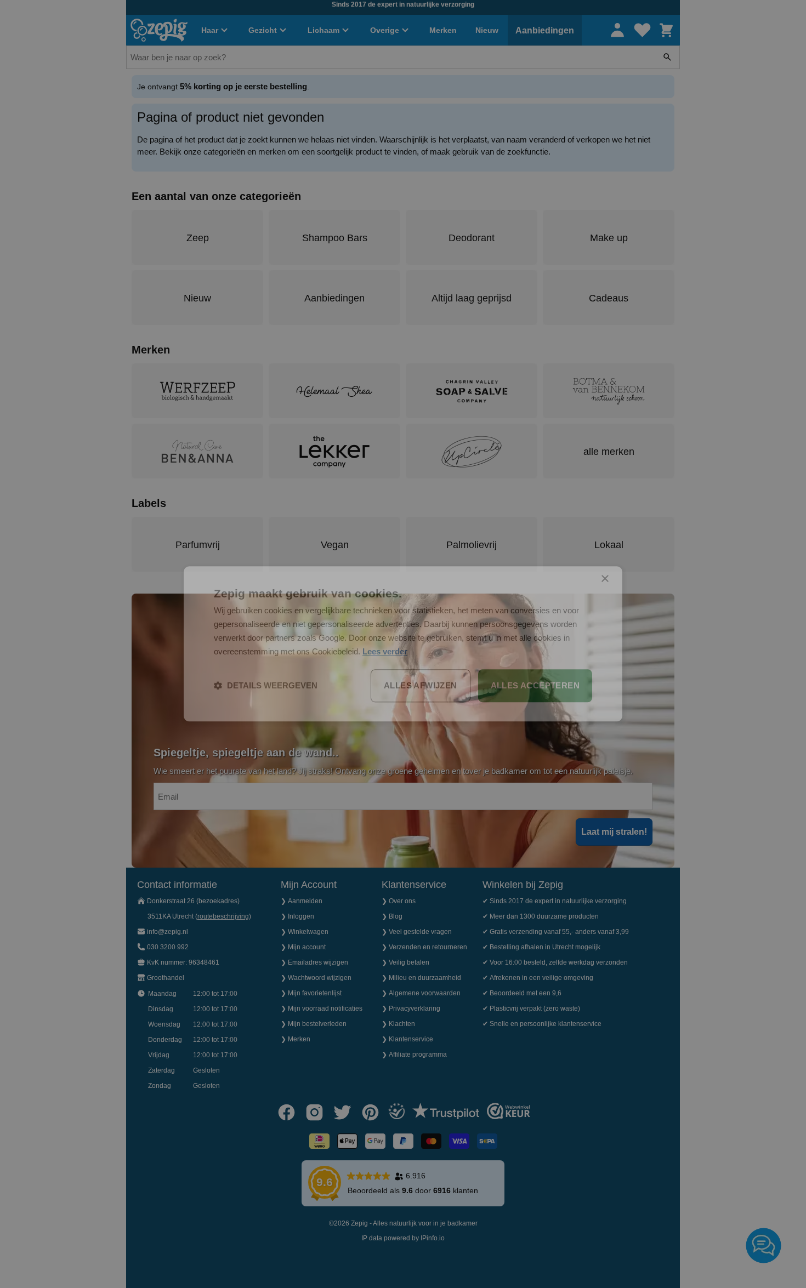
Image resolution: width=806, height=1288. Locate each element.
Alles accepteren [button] (535, 686)
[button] (265, 686)
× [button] (604, 579)
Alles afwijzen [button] (420, 686)
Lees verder (384, 651)
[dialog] (403, 643)
